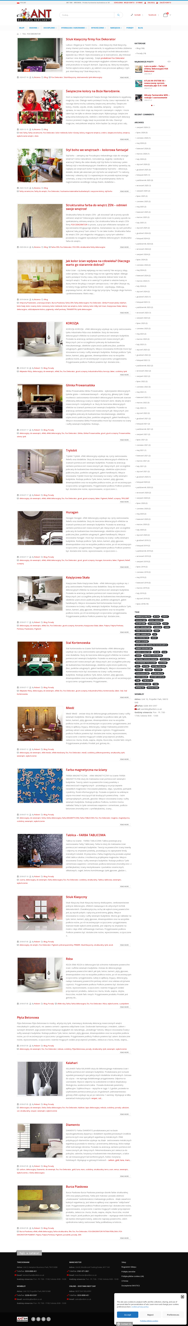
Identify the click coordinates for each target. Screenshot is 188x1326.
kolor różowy (73, 133)
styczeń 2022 (142, 411)
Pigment (104, 498)
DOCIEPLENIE (49, 28)
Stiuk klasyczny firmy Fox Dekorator (91, 39)
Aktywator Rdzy (26, 371)
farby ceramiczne (35, 133)
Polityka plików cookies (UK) (133, 1276)
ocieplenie (165, 657)
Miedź (70, 708)
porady (89, 1049)
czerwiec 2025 (142, 199)
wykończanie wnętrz (25, 136)
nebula (60, 1049)
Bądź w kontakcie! (29, 1253)
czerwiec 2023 (142, 326)
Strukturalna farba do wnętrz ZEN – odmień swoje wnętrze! (96, 207)
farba (44, 818)
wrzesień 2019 (143, 554)
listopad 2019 (142, 543)
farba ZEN (55, 247)
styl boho (108, 191)
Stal (121, 691)
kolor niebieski (62, 133)
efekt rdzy (61, 1004)
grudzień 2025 (142, 167)
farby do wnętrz (40, 191)
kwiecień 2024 (142, 273)
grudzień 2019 (142, 538)
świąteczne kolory (115, 133)
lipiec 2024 (141, 257)
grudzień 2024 (142, 231)
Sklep (124, 1262)
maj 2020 (140, 512)
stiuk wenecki (82, 77)
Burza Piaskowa (58, 303)
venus (116, 1169)
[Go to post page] (138, 69)
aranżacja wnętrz (44, 303)
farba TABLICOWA (87, 818)
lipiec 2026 (141, 130)
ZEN (79, 1235)
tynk (125, 371)
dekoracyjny (38, 371)
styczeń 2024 (142, 289)
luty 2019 (140, 591)
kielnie (156, 650)
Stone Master (157, 671)
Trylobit (71, 450)
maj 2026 (140, 141)
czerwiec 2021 (142, 443)
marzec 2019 (142, 586)
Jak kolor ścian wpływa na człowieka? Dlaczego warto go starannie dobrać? (98, 263)
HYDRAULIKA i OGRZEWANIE (73, 28)
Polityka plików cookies (149, 1321)
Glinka (80, 433)
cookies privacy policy (140, 1307)
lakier (112, 371)
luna (122, 1160)
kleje (164, 650)
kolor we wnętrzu (70, 306)
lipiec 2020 (141, 501)
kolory (82, 133)
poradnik (66, 1235)
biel (21, 133)
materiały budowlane (153, 654)
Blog (140, 28)
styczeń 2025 (142, 226)
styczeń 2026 (142, 162)
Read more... (125, 78)
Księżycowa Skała (114, 306)
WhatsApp (43, 1319)
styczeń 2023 (142, 347)
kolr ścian (102, 306)
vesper (94, 1098)
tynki (155, 682)
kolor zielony (83, 306)
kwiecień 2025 (142, 210)
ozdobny (119, 371)
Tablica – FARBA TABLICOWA (86, 835)
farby (25, 133)
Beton (156, 615)
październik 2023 (144, 305)
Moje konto (129, 3)
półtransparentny (103, 752)
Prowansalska (124, 433)
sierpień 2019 (142, 559)
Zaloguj (151, 3)
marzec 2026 (142, 152)
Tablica (101, 880)
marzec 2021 (142, 459)
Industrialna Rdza (95, 371)
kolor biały (21, 306)
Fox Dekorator (57, 77)
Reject (150, 1314)
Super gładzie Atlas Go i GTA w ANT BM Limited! (156, 94)
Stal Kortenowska (78, 643)
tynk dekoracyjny (95, 77)
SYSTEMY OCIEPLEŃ (157, 675)
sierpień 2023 (142, 316)
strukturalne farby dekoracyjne (92, 247)
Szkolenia (118, 3)
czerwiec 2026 (142, 136)
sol (99, 1098)
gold (117, 1160)
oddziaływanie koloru (36, 309)
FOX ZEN (76, 247)
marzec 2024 (142, 279)
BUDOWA (33, 28)
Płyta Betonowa (28, 1017)
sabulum (125, 1107)
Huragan (72, 512)
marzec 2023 (142, 337)
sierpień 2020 (142, 496)
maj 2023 (140, 332)
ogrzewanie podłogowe (146, 661)
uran (111, 1169)
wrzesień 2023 (143, 310)
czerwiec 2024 (142, 263)
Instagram (38, 1319)
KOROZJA (72, 323)
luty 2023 (140, 342)
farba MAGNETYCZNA (70, 818)
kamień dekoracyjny (144, 647)
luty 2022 (140, 406)
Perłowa (20, 629)
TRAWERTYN (72, 309)
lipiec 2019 (141, 565)
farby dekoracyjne (81, 303)
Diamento (73, 1125)
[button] (182, 1296)
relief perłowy (60, 309)
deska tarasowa (156, 618)
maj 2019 (140, 575)
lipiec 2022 (141, 379)
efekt (57, 371)
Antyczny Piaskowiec (28, 303)
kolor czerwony (43, 306)
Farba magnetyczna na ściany (86, 770)
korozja (106, 371)
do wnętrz (34, 945)
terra (106, 1169)
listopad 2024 (142, 236)
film (70, 1231)
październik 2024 (144, 242)
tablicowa (108, 880)
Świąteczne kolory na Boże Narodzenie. (93, 91)
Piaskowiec (29, 629)
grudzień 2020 (142, 475)
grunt (103, 433)
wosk (111, 945)
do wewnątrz (48, 371)
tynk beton (147, 679)
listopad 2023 (142, 300)
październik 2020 (144, 485)
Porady (129, 28)
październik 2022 (144, 363)
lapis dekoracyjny (92, 1107)
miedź (84, 752)
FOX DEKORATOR (79, 224)
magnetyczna (124, 818)
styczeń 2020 (142, 533)
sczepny (117, 498)
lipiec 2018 (141, 602)
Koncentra (107, 560)
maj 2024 (140, 268)
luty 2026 (140, 157)
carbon (111, 1160)
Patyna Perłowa (117, 625)
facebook (152, 15)
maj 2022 (140, 390)
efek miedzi (46, 752)
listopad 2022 (142, 358)
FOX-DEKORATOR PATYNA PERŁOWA (103, 1231)
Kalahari (123, 303)
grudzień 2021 (142, 416)
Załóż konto (165, 3)
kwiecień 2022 (142, 395)
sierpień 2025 (142, 189)
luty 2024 (140, 284)
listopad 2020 (142, 480)
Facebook (33, 1319)
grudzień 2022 (142, 353)
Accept (127, 1314)
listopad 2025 (142, 173)
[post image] (40, 54)
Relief (110, 498)
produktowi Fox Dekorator (113, 58)
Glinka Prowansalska (110, 303)
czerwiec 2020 (142, 506)
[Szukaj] (118, 15)
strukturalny (115, 752)
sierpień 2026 (142, 125)
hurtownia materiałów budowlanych (75, 191)
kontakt (138, 15)
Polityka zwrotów (128, 1271)
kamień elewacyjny (143, 650)
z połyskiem (124, 1004)
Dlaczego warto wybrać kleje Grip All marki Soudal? (157, 81)
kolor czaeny (31, 306)
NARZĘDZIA (115, 28)
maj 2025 (140, 204)
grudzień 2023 (142, 295)
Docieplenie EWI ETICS (131, 1285)
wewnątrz (21, 756)
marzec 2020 (142, 522)
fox (61, 371)
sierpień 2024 (142, 252)
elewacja (157, 625)
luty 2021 (140, 464)
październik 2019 (144, 549)
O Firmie (125, 1281)
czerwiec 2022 (142, 385)
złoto (36, 136)
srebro (104, 133)
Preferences (173, 1314)
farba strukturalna (60, 1231)
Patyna (107, 625)
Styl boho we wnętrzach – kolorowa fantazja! (97, 150)
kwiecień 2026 (142, 146)
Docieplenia (140, 622)
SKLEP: (22, 28)
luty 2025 (140, 220)
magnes (114, 818)
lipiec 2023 (141, 321)
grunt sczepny (81, 371)
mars (127, 1160)
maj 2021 (140, 448)
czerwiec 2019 (142, 570)
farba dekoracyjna (54, 818)
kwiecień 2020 (142, 517)
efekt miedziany (58, 752)
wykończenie (31, 756)
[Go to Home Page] (18, 34)
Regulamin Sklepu (129, 1267)
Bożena (37, 77)
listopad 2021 (142, 422)
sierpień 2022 (142, 374)
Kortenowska (108, 691)
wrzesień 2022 (143, 369)
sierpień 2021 (142, 432)
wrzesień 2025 (143, 183)
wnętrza (126, 133)
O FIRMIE (139, 3)
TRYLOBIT (125, 498)
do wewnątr (50, 1169)
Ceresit (165, 615)
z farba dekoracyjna (36, 1173)
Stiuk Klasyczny (70, 77)
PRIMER (77, 945)
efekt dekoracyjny (54, 433)
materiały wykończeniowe (146, 657)
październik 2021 (144, 427)
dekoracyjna (24, 1107)
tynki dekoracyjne (84, 309)
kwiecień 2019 (142, 580)
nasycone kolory (97, 191)
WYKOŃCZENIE (97, 28)
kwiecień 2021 (142, 453)
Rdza (69, 959)
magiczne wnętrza (92, 133)
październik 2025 (144, 178)
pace (137, 664)
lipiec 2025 (141, 194)
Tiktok (49, 1319)
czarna (22, 880)
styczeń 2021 (142, 469)
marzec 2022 (142, 400)
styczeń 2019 (142, 596)
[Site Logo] (34, 14)
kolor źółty (94, 306)
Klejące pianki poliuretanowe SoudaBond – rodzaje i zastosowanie (157, 68)
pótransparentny (66, 945)
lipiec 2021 (141, 438)
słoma (19, 436)
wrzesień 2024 (143, 247)
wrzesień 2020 (143, 490)
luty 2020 (140, 528)
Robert (37, 368)
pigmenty (50, 309)
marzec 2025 (142, 215)
